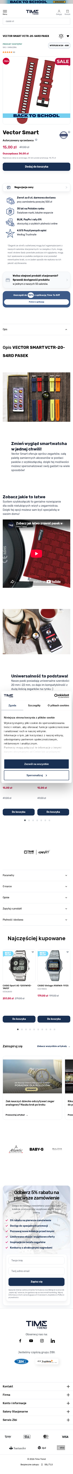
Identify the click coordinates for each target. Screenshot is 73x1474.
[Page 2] (29, 820)
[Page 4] (37, 820)
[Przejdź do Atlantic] (16, 1149)
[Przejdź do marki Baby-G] (36, 1149)
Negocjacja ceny (40, 187)
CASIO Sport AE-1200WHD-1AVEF (17, 987)
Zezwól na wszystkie (36, 764)
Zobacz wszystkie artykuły (53, 1046)
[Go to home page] (32, 12)
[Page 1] (25, 820)
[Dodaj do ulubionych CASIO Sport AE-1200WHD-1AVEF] (32, 952)
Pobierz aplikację (36, 302)
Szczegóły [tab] (34, 705)
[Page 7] (49, 820)
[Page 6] (45, 820)
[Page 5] (41, 820)
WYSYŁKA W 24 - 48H (59, 45)
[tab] (36, 329)
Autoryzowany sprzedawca (18, 140)
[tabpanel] (36, 601)
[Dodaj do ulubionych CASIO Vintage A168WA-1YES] (67, 952)
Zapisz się (36, 1281)
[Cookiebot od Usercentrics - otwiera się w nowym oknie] (54, 696)
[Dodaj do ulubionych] (68, 36)
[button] (9, 52)
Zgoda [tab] (12, 705)
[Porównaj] (61, 36)
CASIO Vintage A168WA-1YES (53, 985)
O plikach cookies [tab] (58, 705)
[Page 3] (33, 820)
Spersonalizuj (34, 775)
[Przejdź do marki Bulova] (57, 1149)
